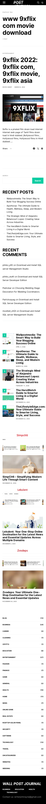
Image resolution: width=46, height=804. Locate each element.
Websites (6, 762)
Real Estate (8, 716)
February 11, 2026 (22, 385)
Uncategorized (9, 755)
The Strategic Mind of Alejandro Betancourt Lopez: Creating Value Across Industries (23, 219)
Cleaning (6, 638)
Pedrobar (7, 288)
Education (7, 651)
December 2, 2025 (9, 543)
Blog (5, 618)
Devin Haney (7, 87)
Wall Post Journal (22, 784)
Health (6, 690)
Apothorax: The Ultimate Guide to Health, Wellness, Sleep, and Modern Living (24, 208)
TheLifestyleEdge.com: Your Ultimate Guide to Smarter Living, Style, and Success (25, 236)
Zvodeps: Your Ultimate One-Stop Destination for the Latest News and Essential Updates (22, 595)
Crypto (6, 644)
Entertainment (8, 53)
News (5, 703)
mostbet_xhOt (9, 311)
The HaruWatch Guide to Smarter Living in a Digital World (23, 228)
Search (5, 175)
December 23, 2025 (23, 402)
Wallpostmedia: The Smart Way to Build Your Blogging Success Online (24, 200)
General (6, 683)
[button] (42, 3)
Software (7, 736)
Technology (8, 742)
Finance (6, 670)
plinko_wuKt (8, 276)
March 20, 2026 (21, 366)
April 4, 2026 (20, 347)
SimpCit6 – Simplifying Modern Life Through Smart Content (22, 478)
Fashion (6, 664)
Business (6, 625)
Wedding (6, 768)
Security (6, 729)
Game (5, 677)
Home (5, 696)
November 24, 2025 (10, 601)
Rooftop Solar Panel (12, 723)
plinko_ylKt (8, 265)
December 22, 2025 (23, 418)
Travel (6, 749)
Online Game (8, 710)
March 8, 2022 (20, 87)
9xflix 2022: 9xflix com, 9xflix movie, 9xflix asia (21, 70)
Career (6, 631)
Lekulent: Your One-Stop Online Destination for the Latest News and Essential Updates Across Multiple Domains (23, 536)
